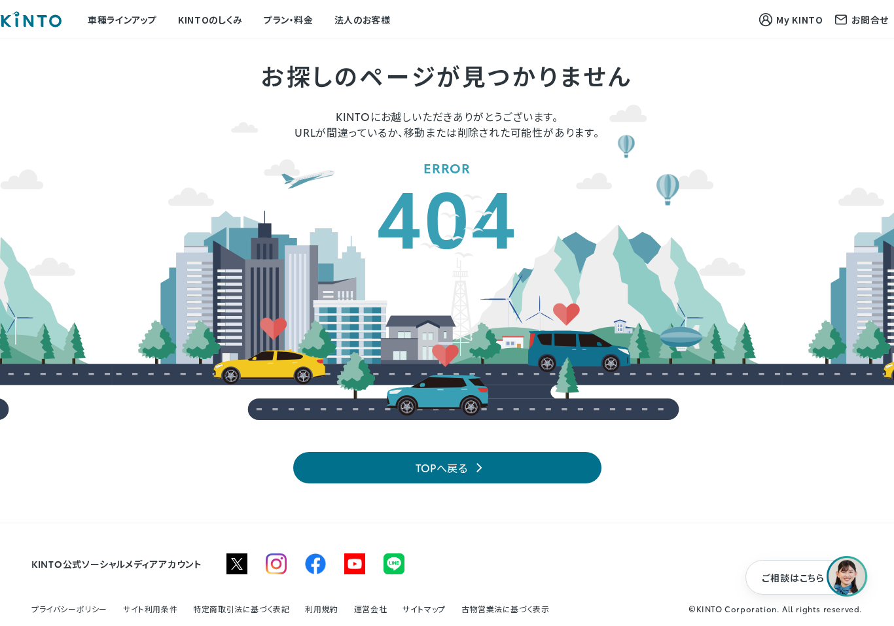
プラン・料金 (288, 19)
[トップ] (31, 19)
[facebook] (315, 563)
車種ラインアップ (122, 19)
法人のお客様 (362, 19)
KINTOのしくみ (210, 19)
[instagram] (276, 563)
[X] (237, 563)
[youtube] (354, 563)
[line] (394, 563)
